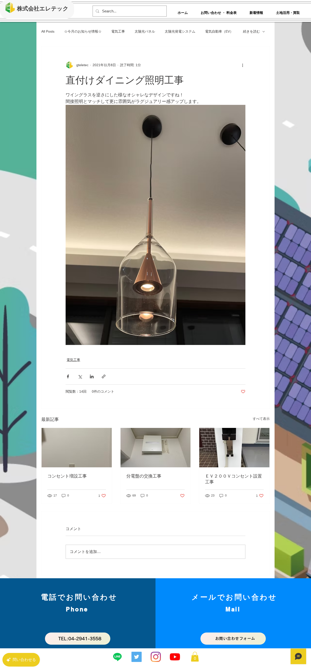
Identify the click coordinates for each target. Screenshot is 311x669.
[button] (195, 657)
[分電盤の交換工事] (156, 447)
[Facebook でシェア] (68, 376)
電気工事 (118, 31)
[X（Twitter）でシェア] (80, 376)
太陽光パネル (145, 31)
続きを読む (251, 31)
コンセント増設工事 (67, 476)
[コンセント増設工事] (77, 447)
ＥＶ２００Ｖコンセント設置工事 (233, 479)
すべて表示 (261, 419)
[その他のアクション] (242, 65)
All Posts (47, 31)
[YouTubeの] (175, 657)
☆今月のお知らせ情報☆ (83, 31)
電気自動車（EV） (219, 31)
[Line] (117, 657)
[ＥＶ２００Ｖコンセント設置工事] (234, 447)
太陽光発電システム (180, 31)
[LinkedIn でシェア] (91, 376)
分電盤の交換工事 (143, 476)
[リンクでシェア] (103, 376)
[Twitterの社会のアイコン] (136, 657)
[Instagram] (156, 657)
